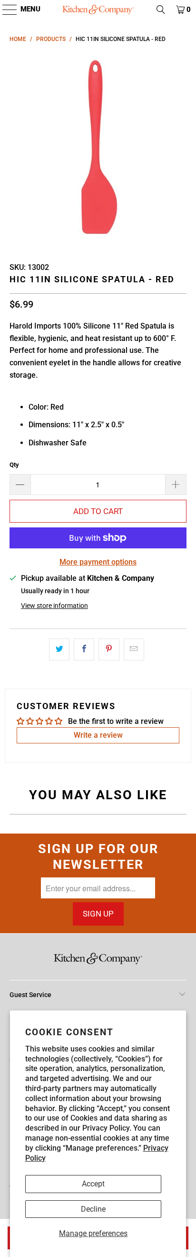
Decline (93, 1209)
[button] (5, 9)
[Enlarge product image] (98, 149)
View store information (54, 605)
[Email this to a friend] (134, 649)
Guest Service (30, 995)
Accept (93, 1183)
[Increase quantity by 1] (176, 484)
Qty (14, 464)
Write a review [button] (98, 735)
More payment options (98, 562)
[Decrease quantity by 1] (20, 484)
